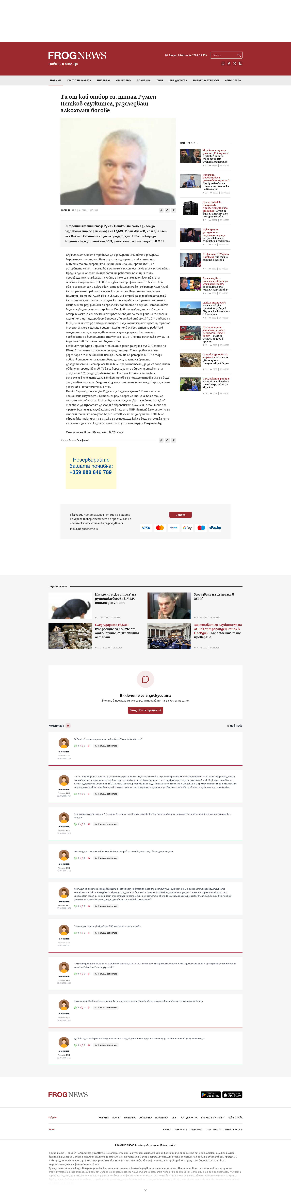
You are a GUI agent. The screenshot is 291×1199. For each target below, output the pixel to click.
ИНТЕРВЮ (130, 1117)
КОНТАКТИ (180, 1129)
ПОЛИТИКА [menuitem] (144, 80)
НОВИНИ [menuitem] (55, 80)
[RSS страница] (240, 63)
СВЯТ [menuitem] (160, 80)
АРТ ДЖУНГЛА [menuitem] (178, 80)
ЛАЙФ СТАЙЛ (235, 1117)
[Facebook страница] (229, 63)
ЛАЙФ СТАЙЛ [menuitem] (233, 80)
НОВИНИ (65, 210)
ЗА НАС (167, 1129)
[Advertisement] (145, 21)
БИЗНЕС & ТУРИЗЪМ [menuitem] (206, 80)
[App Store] (232, 1094)
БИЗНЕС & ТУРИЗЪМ (212, 1117)
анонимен (64, 751)
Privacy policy (168, 1145)
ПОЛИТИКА (161, 1117)
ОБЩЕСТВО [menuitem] (123, 80)
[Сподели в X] (173, 210)
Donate (180, 515)
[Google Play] (211, 1094)
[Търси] (239, 55)
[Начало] (223, 63)
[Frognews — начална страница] (68, 1094)
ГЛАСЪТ (116, 1117)
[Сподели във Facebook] (167, 210)
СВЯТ (174, 1117)
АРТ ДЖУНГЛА (189, 1117)
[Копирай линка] (161, 210)
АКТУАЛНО (145, 1117)
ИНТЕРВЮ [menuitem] (103, 80)
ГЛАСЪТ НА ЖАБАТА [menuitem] (79, 80)
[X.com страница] (234, 63)
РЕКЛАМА (196, 1129)
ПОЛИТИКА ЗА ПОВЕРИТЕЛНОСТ (224, 1129)
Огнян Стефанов (79, 440)
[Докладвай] (89, 746)
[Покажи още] (145, 1190)
